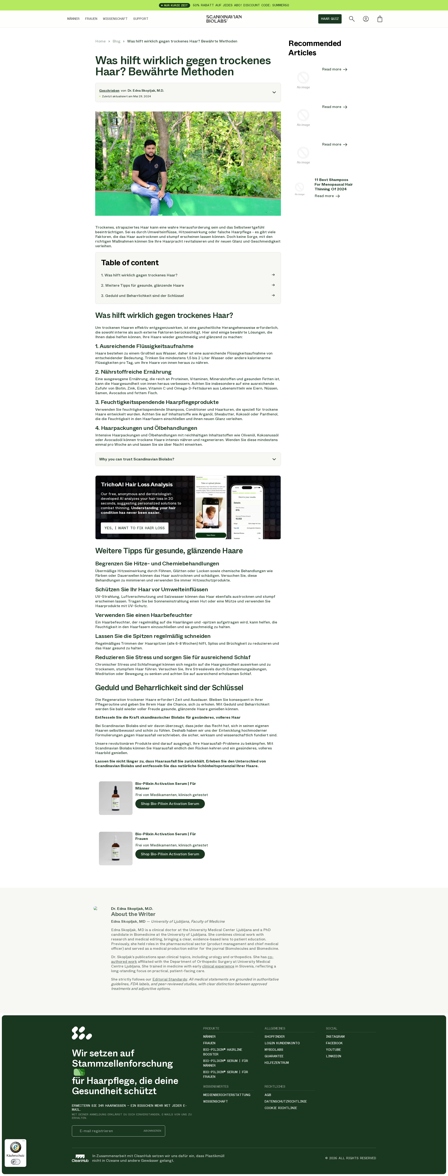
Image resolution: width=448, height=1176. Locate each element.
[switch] (15, 1162)
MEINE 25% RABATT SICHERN (282, 623)
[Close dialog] (335, 536)
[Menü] (23, 1142)
